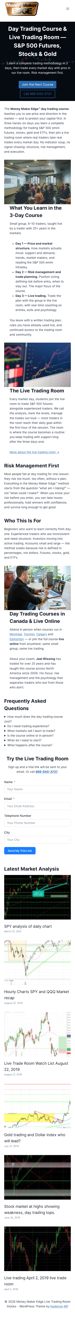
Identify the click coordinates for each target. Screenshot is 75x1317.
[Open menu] (67, 8)
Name (8, 782)
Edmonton (17, 639)
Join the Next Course (37, 84)
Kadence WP (59, 1306)
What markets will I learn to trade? (31, 731)
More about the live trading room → (34, 452)
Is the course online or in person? (30, 735)
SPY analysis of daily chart (28, 926)
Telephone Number (17, 815)
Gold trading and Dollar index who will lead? (34, 1138)
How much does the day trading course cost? (33, 719)
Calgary (41, 634)
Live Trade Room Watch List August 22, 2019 (36, 1066)
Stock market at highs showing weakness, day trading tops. (31, 1209)
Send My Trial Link (20, 850)
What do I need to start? (24, 740)
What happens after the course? (29, 745)
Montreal (16, 634)
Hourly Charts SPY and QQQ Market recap (36, 994)
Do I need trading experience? (28, 726)
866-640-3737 (47, 771)
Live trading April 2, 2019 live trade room (35, 1281)
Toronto (29, 634)
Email (8, 799)
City (7, 832)
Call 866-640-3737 (38, 94)
